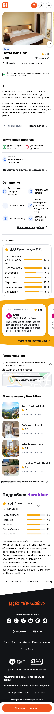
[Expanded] (6, 581)
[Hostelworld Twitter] (16, 620)
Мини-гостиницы (41, 642)
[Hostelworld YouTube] (30, 620)
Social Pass (27, 649)
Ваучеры (45, 685)
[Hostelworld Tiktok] (45, 620)
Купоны (34, 685)
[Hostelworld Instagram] (23, 620)
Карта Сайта (39, 692)
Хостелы (16, 642)
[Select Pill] (34, 5)
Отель (6, 49)
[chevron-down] (38, 505)
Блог (6, 642)
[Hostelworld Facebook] (9, 620)
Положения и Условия (16, 685)
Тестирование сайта (19, 692)
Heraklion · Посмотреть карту (24, 63)
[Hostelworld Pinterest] (37, 620)
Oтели (26, 642)
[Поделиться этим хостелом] (50, 44)
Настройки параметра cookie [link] (27, 699)
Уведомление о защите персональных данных (24, 678)
